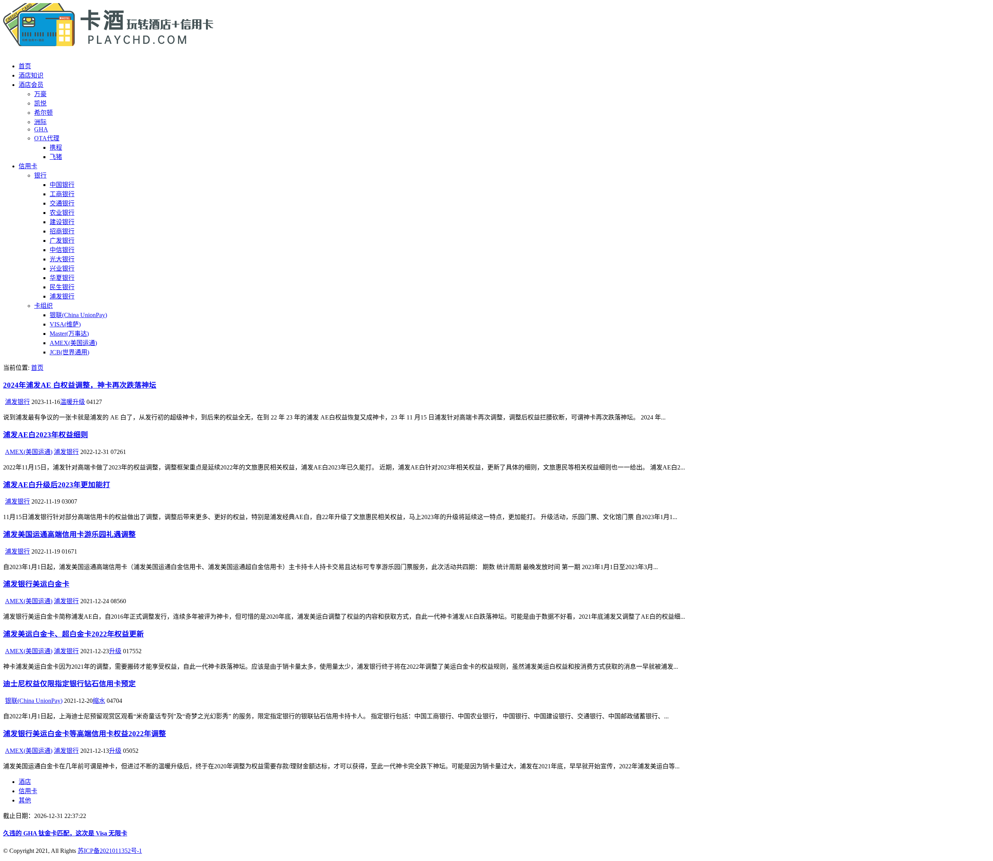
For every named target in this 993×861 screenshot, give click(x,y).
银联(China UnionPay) (78, 315)
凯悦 (40, 103)
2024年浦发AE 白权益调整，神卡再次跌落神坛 (79, 385)
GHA (41, 129)
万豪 (40, 94)
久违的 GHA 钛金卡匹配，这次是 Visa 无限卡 (65, 833)
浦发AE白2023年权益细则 (45, 435)
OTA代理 (46, 138)
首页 (25, 66)
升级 (115, 651)
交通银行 (62, 203)
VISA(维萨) (65, 324)
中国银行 (62, 184)
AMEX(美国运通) (73, 343)
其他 (25, 800)
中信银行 (62, 250)
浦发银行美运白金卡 (36, 584)
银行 (40, 175)
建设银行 (62, 222)
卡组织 (43, 305)
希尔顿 (43, 112)
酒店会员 (31, 84)
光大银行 (62, 259)
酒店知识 (31, 75)
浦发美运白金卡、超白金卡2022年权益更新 (73, 634)
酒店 (25, 781)
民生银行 (62, 287)
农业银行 (62, 212)
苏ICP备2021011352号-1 (110, 850)
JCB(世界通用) (69, 352)
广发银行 (62, 240)
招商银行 (62, 231)
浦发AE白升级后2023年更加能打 (56, 485)
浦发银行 (62, 296)
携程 (56, 147)
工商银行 (62, 194)
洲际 (40, 122)
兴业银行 (62, 268)
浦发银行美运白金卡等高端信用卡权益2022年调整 (84, 734)
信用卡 (28, 166)
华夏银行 (62, 277)
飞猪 (56, 157)
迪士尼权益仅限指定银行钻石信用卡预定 (69, 684)
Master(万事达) (69, 333)
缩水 (99, 700)
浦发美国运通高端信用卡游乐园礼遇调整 (69, 534)
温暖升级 (72, 402)
